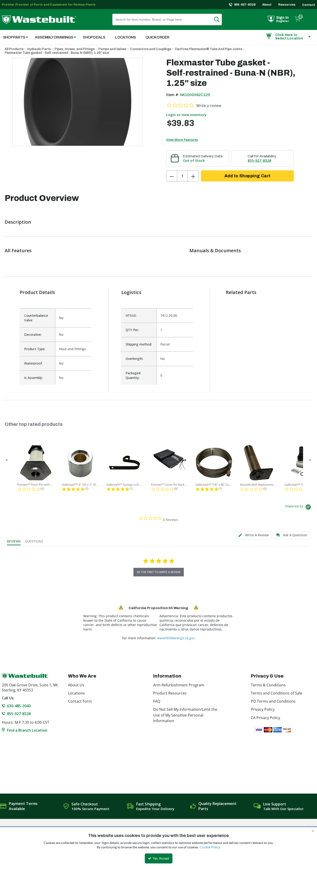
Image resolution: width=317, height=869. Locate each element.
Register (282, 21)
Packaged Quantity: (133, 375)
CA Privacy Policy (265, 717)
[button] (7, 460)
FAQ (156, 701)
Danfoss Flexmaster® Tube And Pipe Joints (208, 49)
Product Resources (170, 693)
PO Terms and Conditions (273, 701)
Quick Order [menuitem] (157, 37)
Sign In (282, 17)
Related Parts (241, 292)
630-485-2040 (19, 705)
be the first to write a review (158, 572)
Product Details (37, 292)
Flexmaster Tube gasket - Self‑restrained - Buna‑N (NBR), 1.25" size (57, 53)
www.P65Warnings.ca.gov (176, 638)
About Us (76, 685)
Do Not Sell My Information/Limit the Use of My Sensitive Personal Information (185, 715)
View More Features (182, 139)
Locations (76, 693)
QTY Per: (132, 330)
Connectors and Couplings (150, 49)
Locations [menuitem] (125, 37)
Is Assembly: (33, 377)
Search (219, 19)
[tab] (254, 535)
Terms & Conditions (268, 685)
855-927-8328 (245, 4)
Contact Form (80, 701)
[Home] (39, 19)
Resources (287, 4)
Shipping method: (139, 344)
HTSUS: (131, 315)
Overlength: (134, 358)
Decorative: (33, 334)
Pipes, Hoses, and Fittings (75, 49)
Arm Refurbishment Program (178, 685)
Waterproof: (33, 363)
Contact (308, 4)
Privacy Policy (263, 709)
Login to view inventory (186, 114)
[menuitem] (53, 37)
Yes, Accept (160, 858)
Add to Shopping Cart (247, 176)
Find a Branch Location (27, 730)
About (267, 4)
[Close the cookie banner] (313, 830)
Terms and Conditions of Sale (276, 693)
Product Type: (34, 349)
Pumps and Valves (112, 49)
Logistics (131, 292)
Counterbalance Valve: (36, 317)
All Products (14, 49)
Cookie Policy (210, 847)
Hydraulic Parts (39, 49)
